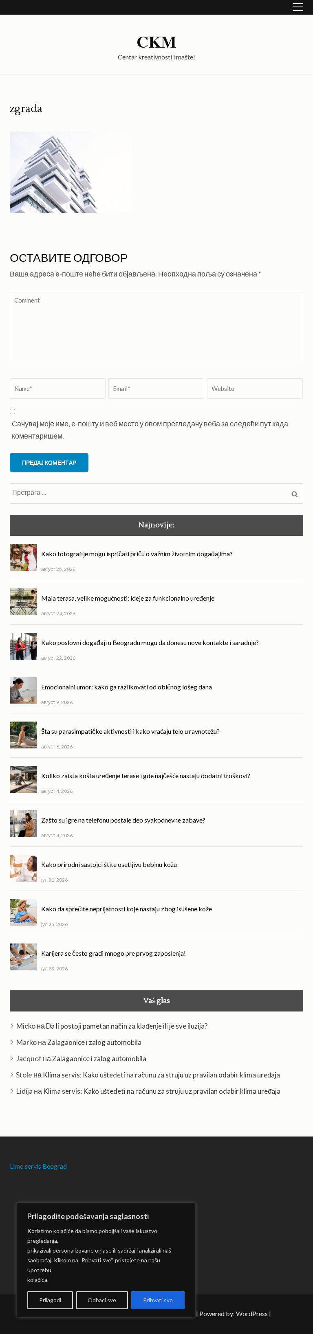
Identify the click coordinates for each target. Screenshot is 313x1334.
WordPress (252, 1313)
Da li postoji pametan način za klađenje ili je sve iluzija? (126, 1026)
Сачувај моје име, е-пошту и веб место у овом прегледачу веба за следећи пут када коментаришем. (150, 429)
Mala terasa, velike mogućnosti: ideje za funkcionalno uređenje (127, 598)
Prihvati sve (158, 1300)
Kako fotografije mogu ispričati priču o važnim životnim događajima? (137, 553)
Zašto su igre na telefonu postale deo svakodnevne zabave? (123, 820)
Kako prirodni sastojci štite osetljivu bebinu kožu (109, 864)
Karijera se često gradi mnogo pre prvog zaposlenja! (113, 953)
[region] (106, 1260)
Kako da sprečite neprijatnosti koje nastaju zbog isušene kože (126, 909)
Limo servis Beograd (38, 1166)
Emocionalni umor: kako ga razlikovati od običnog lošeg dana (126, 687)
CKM (156, 41)
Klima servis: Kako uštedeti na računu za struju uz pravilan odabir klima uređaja (161, 1075)
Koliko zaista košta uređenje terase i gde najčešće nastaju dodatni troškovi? (145, 775)
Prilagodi (50, 1300)
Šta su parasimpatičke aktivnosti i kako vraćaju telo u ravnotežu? (130, 731)
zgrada (26, 109)
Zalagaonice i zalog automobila (94, 1042)
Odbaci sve (102, 1300)
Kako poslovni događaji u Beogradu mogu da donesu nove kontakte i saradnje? (150, 642)
